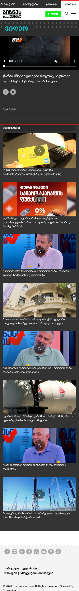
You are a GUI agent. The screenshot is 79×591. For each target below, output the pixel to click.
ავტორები (29, 568)
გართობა (51, 4)
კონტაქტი (11, 568)
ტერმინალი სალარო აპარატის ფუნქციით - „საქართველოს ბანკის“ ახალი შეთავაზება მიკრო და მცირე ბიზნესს (37, 222)
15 (7, 551)
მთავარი (9, 4)
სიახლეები (30, 4)
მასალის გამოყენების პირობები (28, 573)
